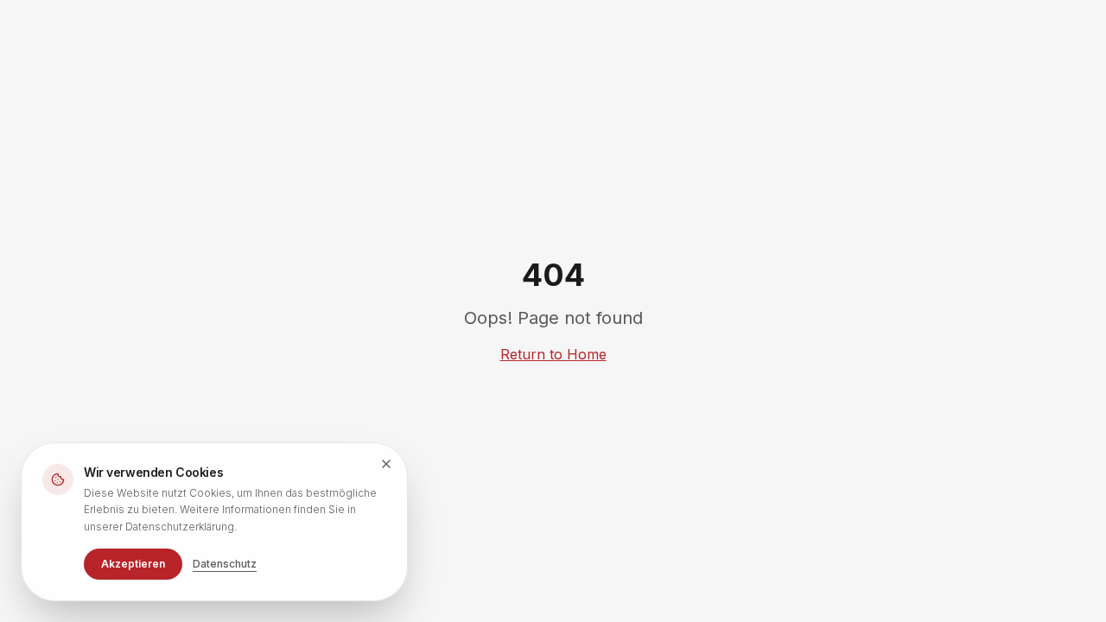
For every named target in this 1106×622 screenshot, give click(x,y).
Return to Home (553, 354)
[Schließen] (386, 464)
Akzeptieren (133, 563)
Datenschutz (225, 563)
